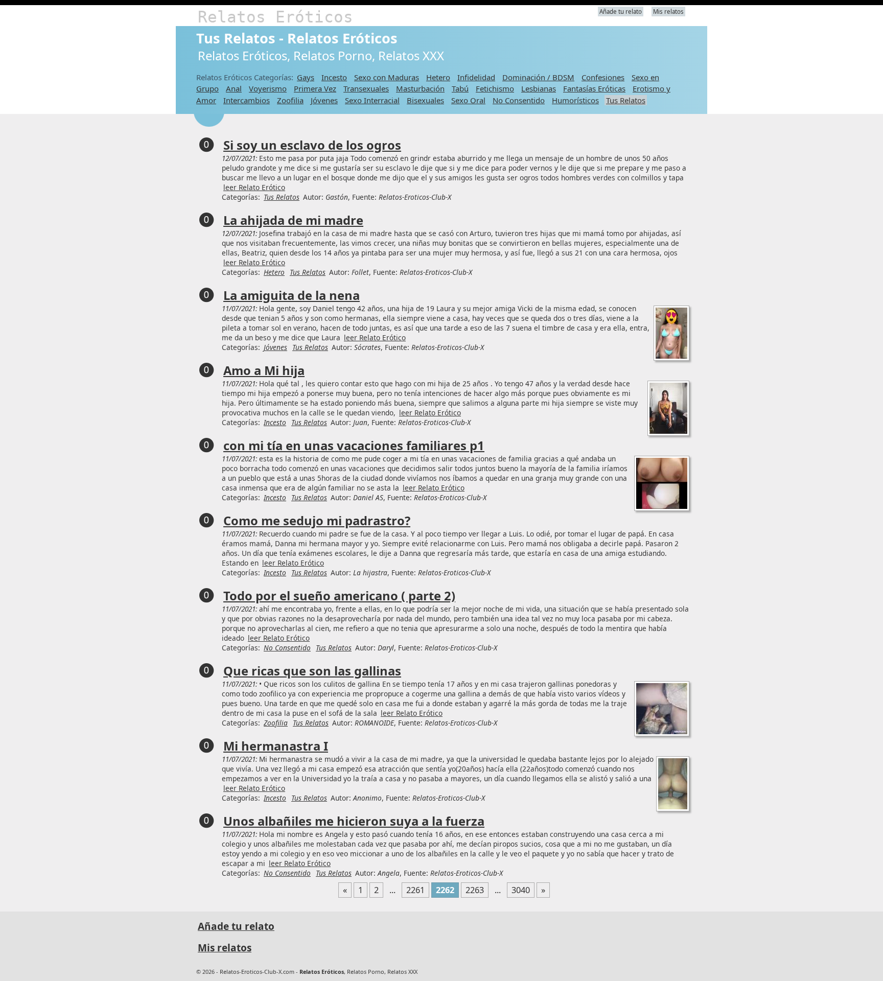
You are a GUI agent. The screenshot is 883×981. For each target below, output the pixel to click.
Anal (234, 88)
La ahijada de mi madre (293, 220)
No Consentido (519, 100)
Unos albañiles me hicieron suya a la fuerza (353, 821)
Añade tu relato (620, 11)
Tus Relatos (625, 100)
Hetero (438, 77)
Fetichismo (495, 88)
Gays (305, 77)
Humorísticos (575, 100)
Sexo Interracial (372, 100)
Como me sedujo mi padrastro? (316, 520)
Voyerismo (268, 88)
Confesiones (603, 77)
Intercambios (246, 100)
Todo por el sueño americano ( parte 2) (339, 596)
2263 (475, 890)
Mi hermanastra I (275, 746)
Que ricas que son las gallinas (312, 671)
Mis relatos (668, 11)
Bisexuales (425, 100)
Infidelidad (476, 77)
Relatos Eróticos (275, 17)
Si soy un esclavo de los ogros (312, 145)
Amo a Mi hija (264, 370)
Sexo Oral (468, 100)
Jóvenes (324, 100)
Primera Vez (315, 88)
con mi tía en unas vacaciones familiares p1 (353, 445)
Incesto (334, 77)
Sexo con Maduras (386, 77)
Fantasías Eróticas (594, 88)
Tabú (460, 88)
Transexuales (366, 88)
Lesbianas (538, 88)
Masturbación (420, 88)
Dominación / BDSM (538, 77)
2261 (415, 890)
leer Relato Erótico (254, 187)
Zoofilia (290, 100)
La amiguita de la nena (291, 295)
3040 (521, 890)
